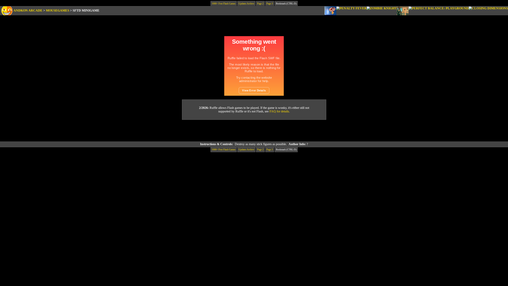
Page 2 (260, 3)
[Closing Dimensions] (488, 10)
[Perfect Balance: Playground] (439, 10)
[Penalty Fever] (351, 10)
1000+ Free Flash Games (224, 3)
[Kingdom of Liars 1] (403, 10)
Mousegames (57, 10)
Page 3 (270, 3)
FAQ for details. (279, 111)
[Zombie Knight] (382, 10)
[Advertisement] (254, 131)
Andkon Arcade (27, 10)
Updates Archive (246, 3)
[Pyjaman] (330, 10)
